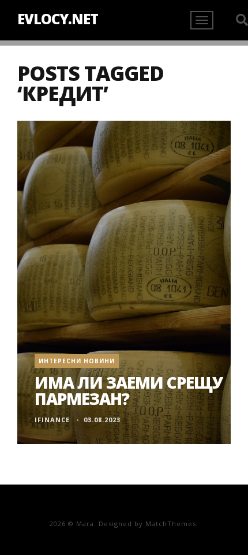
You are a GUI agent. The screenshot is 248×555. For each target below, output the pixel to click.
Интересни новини (77, 361)
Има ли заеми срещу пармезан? (129, 390)
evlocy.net (57, 18)
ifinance (52, 419)
